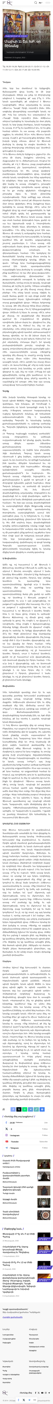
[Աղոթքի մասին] (43, 1203)
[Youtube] (26, 1142)
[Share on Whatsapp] (24, 1109)
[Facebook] (26, 1123)
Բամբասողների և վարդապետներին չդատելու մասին (16, 1175)
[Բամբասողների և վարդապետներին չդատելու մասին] (43, 1176)
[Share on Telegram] (29, 1400)
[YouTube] (42, 1393)
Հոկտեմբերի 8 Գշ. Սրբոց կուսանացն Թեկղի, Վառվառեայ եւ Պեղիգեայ (16, 1249)
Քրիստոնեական (10, 1182)
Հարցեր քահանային (13, 1317)
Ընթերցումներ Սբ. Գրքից (16, 36)
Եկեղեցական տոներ (11, 1167)
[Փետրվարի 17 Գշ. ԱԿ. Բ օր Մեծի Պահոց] (44, 1236)
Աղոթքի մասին (10, 1199)
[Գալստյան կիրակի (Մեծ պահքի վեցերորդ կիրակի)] (43, 1190)
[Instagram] (26, 1135)
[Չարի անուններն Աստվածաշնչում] (43, 1215)
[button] (5, 2)
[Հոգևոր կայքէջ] (9, 2)
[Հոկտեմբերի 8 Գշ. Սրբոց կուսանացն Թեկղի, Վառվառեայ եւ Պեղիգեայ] (44, 1249)
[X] (26, 1129)
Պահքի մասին (9, 1193)
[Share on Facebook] (18, 1400)
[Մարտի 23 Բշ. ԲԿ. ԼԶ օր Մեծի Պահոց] (44, 1265)
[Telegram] (26, 1148)
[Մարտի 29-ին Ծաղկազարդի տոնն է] (43, 1164)
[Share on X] (23, 1400)
